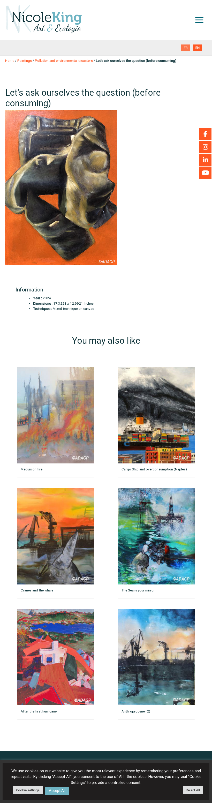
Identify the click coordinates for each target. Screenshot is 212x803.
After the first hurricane (39, 711)
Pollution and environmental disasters (64, 60)
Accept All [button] (57, 791)
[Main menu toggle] (199, 20)
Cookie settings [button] (28, 790)
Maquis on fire (31, 469)
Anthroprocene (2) (136, 711)
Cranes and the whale (37, 590)
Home (9, 60)
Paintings (24, 60)
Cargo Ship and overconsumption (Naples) (154, 469)
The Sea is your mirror (138, 590)
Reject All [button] (193, 790)
